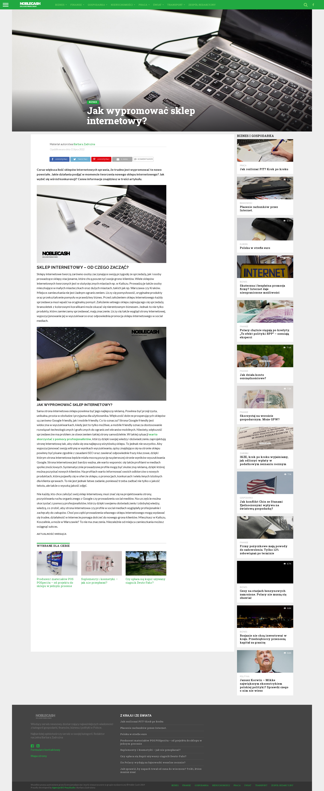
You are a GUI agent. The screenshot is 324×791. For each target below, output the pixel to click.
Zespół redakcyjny (202, 4)
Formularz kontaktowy (45, 749)
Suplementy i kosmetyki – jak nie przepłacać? (99, 580)
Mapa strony (39, 756)
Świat (157, 4)
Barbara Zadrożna (84, 144)
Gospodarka (96, 4)
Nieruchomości (122, 4)
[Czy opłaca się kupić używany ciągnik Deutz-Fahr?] (146, 574)
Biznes (59, 4)
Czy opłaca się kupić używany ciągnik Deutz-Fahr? (145, 580)
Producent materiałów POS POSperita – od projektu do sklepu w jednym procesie (55, 582)
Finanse (76, 4)
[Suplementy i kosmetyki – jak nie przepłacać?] (101, 574)
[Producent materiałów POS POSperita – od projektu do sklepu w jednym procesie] (57, 574)
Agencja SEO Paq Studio (63, 787)
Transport (175, 4)
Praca (143, 4)
